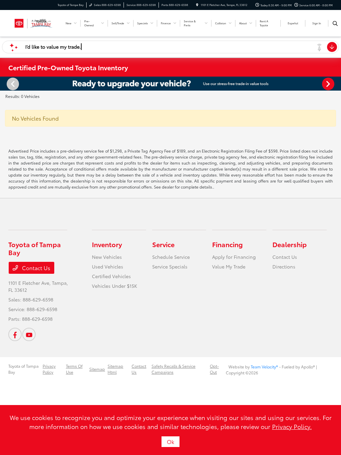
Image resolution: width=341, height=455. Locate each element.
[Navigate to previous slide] (5, 84)
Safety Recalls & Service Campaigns (173, 369)
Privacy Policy (49, 369)
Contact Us (35, 267)
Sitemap (97, 369)
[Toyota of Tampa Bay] (33, 22)
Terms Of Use (74, 369)
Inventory (107, 244)
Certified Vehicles (111, 276)
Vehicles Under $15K (114, 285)
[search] (335, 23)
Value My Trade (228, 266)
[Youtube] (29, 334)
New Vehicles (107, 256)
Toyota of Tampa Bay (23, 369)
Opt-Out (214, 369)
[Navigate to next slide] (336, 84)
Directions (283, 266)
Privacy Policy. (292, 426)
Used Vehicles (107, 266)
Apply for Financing (234, 256)
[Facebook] (15, 334)
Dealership (289, 244)
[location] (197, 5)
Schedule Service (171, 256)
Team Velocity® (264, 366)
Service (163, 244)
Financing (227, 244)
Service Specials (169, 266)
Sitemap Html (115, 369)
